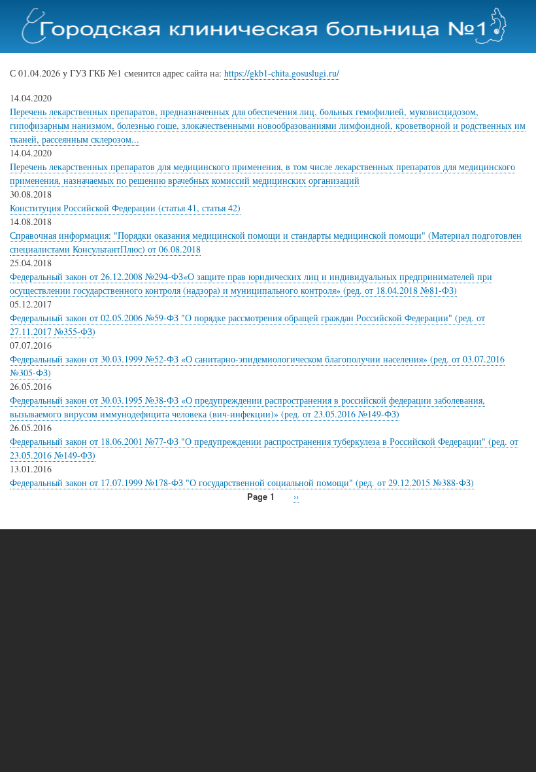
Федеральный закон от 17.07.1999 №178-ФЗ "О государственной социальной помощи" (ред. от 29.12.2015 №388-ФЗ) (242, 482)
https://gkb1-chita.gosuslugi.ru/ (281, 73)
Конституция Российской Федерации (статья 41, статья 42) (125, 208)
